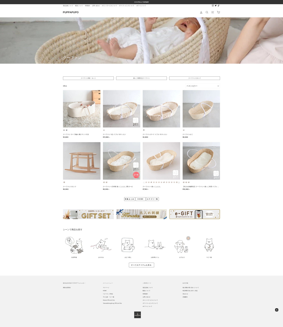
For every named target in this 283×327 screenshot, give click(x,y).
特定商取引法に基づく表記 (190, 290)
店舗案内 (185, 297)
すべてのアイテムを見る (141, 265)
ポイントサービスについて (109, 5)
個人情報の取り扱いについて (191, 287)
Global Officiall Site (109, 300)
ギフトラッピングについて (126, 5)
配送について (79, 5)
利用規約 (87, 5)
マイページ (106, 287)
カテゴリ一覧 (152, 199)
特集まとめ (129, 199)
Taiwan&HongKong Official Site (112, 303)
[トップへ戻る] (276, 310)
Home (65, 53)
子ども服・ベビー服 (108, 297)
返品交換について (68, 5)
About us (185, 294)
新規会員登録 (67, 287)
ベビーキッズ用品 (108, 294)
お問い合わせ (96, 5)
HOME (141, 199)
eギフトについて (141, 5)
